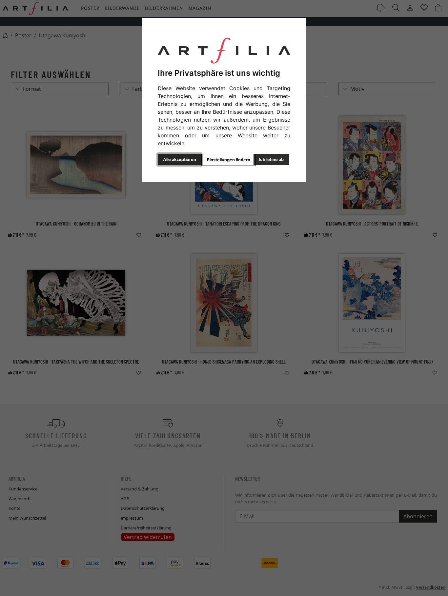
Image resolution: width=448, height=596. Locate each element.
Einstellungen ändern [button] (228, 159)
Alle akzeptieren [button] (179, 159)
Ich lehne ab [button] (271, 159)
